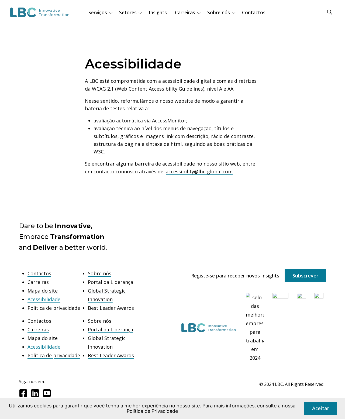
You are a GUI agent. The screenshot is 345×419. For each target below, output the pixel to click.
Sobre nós (99, 273)
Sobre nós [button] (218, 12)
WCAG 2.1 (103, 88)
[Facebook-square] (23, 393)
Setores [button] (128, 12)
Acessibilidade (43, 299)
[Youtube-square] (47, 393)
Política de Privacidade (152, 411)
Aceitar (320, 408)
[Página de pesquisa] (329, 12)
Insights (158, 12)
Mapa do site (42, 290)
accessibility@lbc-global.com (199, 171)
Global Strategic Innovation (107, 295)
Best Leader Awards (111, 308)
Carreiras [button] (185, 12)
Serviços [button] (97, 12)
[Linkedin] (35, 393)
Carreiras (38, 282)
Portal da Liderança (110, 282)
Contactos (253, 12)
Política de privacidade (53, 308)
